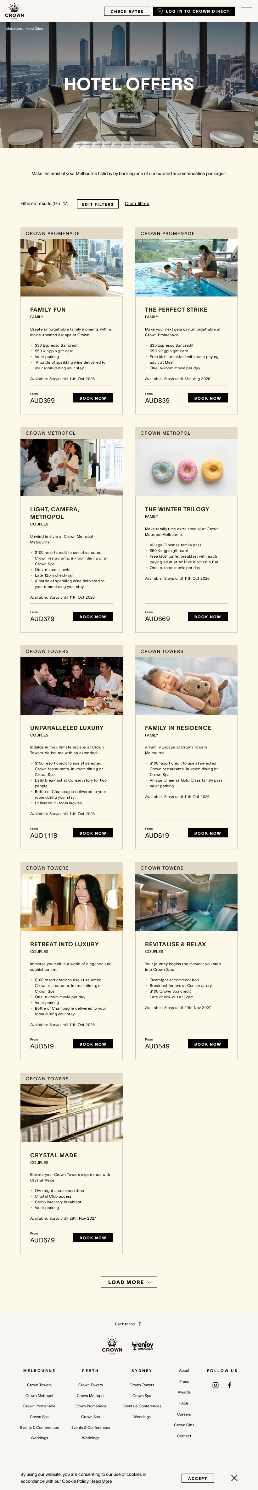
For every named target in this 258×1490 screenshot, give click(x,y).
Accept (197, 1478)
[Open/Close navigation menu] (246, 11)
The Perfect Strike (176, 310)
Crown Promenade (39, 1406)
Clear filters (137, 203)
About (184, 1370)
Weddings (39, 1438)
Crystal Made (53, 1155)
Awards (184, 1392)
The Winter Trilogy (177, 509)
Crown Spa (39, 1417)
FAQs (184, 1403)
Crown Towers (39, 1385)
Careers (184, 1414)
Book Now (93, 398)
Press (184, 1381)
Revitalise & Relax (175, 944)
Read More (101, 1481)
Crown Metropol (39, 1395)
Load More (126, 1282)
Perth (90, 1371)
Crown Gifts (184, 1425)
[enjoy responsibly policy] (142, 1345)
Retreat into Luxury (64, 944)
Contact (184, 1436)
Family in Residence (178, 728)
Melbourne (14, 28)
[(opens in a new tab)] (215, 1384)
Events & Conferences (39, 1427)
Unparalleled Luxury (67, 728)
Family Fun (48, 310)
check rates (127, 11)
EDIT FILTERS (98, 204)
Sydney (142, 1371)
